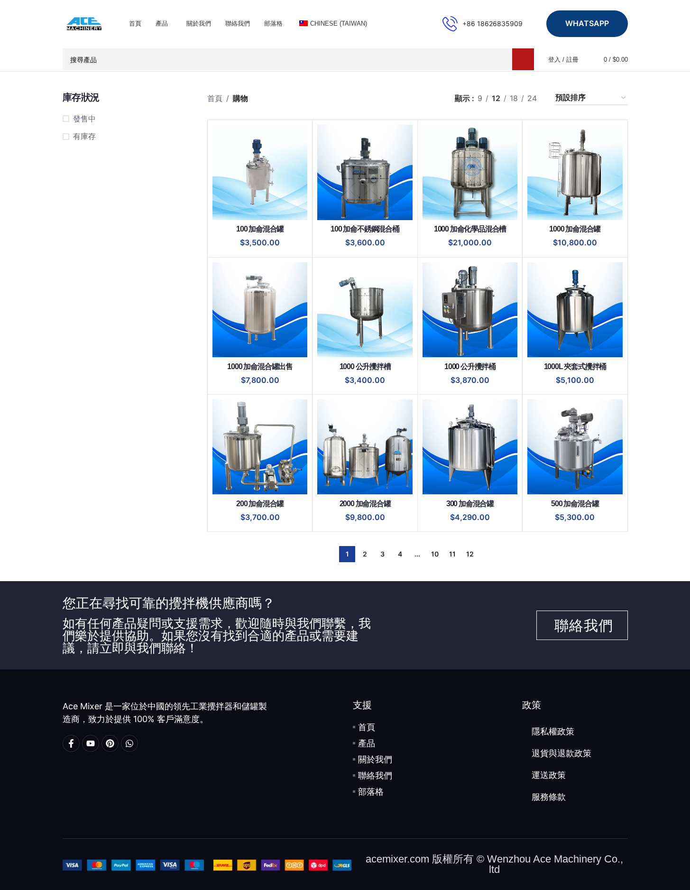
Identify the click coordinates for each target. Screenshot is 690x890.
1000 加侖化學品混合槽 (470, 229)
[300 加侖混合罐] (470, 446)
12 (470, 554)
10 (435, 554)
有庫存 (84, 136)
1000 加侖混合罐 (574, 229)
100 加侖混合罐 (260, 229)
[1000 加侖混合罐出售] (259, 309)
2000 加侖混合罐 (365, 504)
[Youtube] (90, 743)
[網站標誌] (84, 23)
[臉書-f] (71, 743)
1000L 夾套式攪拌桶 (575, 366)
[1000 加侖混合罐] (574, 172)
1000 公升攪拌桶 (470, 366)
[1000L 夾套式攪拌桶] (574, 309)
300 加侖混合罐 (470, 504)
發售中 (84, 118)
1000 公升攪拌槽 (365, 366)
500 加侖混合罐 (574, 504)
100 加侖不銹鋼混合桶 (365, 229)
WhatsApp (587, 23)
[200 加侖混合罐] (259, 446)
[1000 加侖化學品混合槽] (470, 172)
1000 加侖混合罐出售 (260, 366)
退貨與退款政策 (561, 753)
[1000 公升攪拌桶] (470, 309)
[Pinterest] (110, 743)
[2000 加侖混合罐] (364, 446)
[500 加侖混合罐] (574, 446)
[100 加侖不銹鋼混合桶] (364, 172)
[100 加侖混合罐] (259, 172)
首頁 (214, 98)
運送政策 (549, 775)
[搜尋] (523, 59)
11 (452, 554)
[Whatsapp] (129, 743)
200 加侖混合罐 (260, 504)
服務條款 (549, 797)
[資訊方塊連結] (482, 23)
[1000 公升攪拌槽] (364, 309)
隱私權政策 (553, 731)
